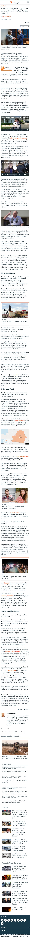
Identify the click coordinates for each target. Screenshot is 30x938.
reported (15, 375)
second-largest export (23, 456)
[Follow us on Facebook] (18, 920)
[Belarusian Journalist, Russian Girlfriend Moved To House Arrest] (15, 495)
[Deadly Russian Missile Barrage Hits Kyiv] (6, 909)
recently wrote (12, 670)
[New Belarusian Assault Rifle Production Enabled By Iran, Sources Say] (6, 855)
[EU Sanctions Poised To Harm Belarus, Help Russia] (15, 310)
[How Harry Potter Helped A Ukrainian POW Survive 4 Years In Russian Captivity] (6, 877)
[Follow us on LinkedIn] (21, 920)
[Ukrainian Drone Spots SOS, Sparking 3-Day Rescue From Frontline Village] (6, 868)
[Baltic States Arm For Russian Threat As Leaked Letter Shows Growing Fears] (15, 747)
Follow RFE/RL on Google (18, 936)
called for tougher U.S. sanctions (18, 138)
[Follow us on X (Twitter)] (15, 920)
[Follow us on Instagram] (8, 920)
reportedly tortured (15, 512)
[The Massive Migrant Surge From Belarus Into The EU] (15, 566)
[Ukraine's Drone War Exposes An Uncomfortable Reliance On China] (6, 841)
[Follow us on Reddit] (5, 920)
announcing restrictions (7, 595)
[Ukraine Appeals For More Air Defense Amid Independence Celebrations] (6, 884)
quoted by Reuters (19, 420)
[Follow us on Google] (12, 920)
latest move (7, 583)
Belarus (3, 6)
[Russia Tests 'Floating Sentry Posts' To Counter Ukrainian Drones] (6, 848)
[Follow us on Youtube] (2, 920)
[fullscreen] (27, 130)
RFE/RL (5, 119)
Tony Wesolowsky (6, 16)
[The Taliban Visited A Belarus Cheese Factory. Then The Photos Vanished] (6, 823)
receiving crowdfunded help (12, 651)
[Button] (27, 22)
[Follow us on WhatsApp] (24, 920)
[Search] (27, 936)
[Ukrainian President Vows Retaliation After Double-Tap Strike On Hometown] (6, 893)
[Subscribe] (2, 923)
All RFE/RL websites (6, 936)
